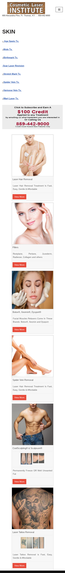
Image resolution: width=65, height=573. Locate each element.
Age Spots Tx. (11, 41)
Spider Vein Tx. (11, 82)
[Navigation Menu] (59, 9)
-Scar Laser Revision (13, 65)
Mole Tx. (7, 49)
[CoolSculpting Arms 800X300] (38, 458)
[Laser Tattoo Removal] (32, 528)
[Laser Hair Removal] (32, 175)
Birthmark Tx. (10, 57)
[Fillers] (32, 243)
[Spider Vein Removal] (32, 376)
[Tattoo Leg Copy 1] (38, 542)
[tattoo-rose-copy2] (26, 542)
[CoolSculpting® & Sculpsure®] (32, 444)
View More (19, 197)
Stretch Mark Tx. (12, 74)
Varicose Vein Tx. (12, 90)
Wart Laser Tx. (11, 98)
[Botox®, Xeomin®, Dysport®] (32, 308)
